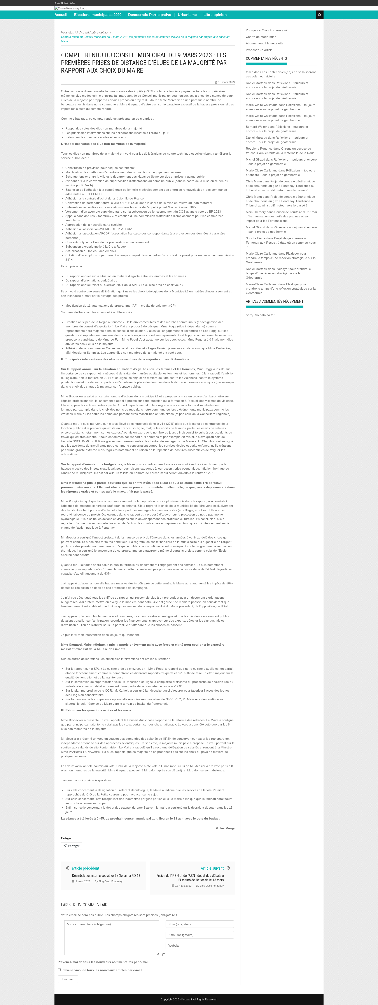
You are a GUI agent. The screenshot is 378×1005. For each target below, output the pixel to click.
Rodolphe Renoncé (259, 148)
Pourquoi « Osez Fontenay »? (266, 30)
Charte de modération (261, 36)
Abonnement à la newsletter (265, 43)
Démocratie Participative (149, 15)
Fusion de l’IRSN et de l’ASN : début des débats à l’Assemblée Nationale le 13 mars (190, 878)
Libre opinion (215, 15)
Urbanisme (187, 15)
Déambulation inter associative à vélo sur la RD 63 (106, 876)
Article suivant (212, 868)
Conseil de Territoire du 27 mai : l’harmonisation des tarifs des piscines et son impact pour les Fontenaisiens (281, 216)
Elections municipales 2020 (97, 15)
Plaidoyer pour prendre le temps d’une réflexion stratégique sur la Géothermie (281, 258)
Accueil (60, 15)
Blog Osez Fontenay (110, 881)
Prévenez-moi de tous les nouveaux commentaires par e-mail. (103, 962)
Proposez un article (259, 50)
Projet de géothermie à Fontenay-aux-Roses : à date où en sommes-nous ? (281, 242)
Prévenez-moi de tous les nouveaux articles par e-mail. (102, 970)
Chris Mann (254, 181)
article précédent (85, 868)
